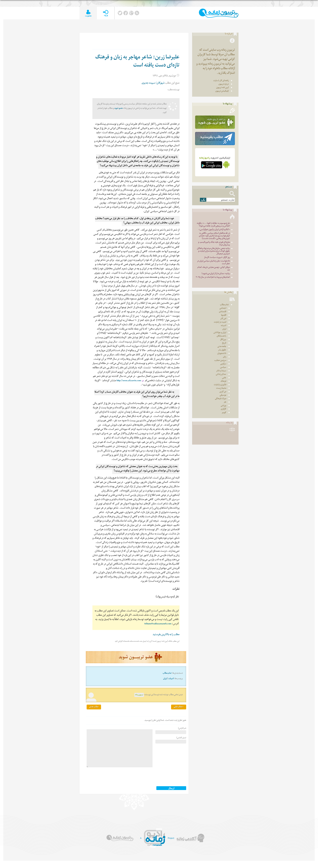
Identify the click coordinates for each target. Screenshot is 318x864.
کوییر (224, 412)
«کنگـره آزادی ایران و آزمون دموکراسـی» (214, 229)
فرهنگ (223, 381)
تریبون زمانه (139, 695)
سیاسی (223, 367)
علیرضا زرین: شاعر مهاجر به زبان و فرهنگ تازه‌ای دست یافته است (137, 62)
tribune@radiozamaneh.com (157, 624)
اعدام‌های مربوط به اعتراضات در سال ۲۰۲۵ (213, 277)
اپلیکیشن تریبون (222, 91)
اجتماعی (222, 308)
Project (171, 838)
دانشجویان (221, 353)
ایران (165, 678)
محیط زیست (221, 388)
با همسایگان (221, 336)
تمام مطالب (167, 673)
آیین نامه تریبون (222, 88)
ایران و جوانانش (219, 333)
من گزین (222, 392)
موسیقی (223, 395)
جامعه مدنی (221, 346)
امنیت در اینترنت (220, 322)
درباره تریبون (223, 84)
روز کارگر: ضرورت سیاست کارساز (217, 257)
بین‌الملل (223, 339)
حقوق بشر (222, 350)
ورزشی (223, 406)
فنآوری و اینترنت (220, 385)
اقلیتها (223, 315)
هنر (225, 402)
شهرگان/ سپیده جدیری (153, 83)
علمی (224, 378)
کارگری (223, 409)
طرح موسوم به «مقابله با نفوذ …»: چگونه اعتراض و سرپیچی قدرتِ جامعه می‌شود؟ (213, 225)
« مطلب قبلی (179, 707)
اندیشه (223, 326)
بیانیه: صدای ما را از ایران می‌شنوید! (216, 273)
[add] (88, 13)
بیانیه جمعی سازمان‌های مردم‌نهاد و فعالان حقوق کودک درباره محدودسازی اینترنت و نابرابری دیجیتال (213, 251)
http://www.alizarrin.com (129, 381)
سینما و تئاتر (221, 371)
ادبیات (171, 678)
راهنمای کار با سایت (221, 81)
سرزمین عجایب (220, 360)
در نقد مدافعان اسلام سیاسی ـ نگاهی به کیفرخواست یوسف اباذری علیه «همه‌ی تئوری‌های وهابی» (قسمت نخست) (214, 236)
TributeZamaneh (218, 13)
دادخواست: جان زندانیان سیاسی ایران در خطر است (213, 262)
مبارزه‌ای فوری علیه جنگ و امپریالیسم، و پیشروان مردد (214, 243)
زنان (224, 357)
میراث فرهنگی (220, 399)
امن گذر (223, 319)
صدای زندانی (221, 374)
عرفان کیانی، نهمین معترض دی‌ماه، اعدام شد (213, 269)
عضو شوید (118, 108)
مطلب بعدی (93, 707)
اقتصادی (222, 312)
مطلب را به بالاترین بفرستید (166, 635)
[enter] (105, 13)
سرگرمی (223, 364)
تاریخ (224, 343)
